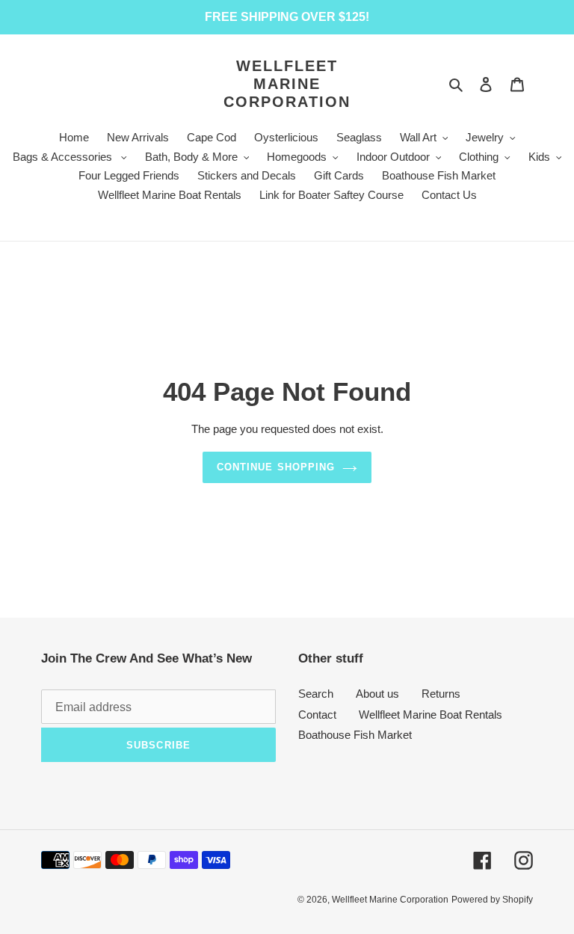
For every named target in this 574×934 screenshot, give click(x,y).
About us (377, 693)
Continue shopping (276, 467)
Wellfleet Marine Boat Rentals (430, 714)
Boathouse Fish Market (355, 734)
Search (315, 693)
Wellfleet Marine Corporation (287, 84)
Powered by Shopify (492, 899)
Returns (441, 693)
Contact (317, 714)
